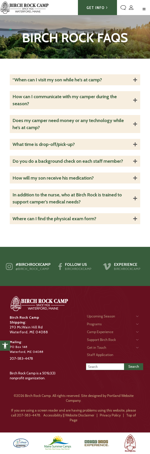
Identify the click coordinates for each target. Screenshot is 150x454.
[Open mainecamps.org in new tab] (57, 443)
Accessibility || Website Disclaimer (68, 415)
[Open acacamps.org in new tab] (21, 443)
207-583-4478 (21, 358)
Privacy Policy (110, 415)
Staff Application (100, 355)
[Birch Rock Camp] (24, 7)
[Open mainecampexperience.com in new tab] (97, 443)
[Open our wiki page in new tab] (130, 443)
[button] (5, 346)
